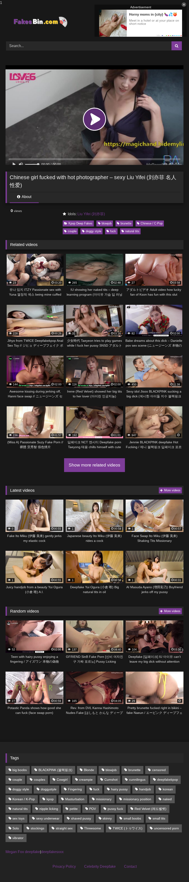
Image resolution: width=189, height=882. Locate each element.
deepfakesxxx (52, 852)
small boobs (132, 818)
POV (92, 809)
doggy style (93, 231)
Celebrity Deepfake (100, 866)
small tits (159, 818)
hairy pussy (119, 789)
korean (168, 789)
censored (159, 770)
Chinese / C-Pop (151, 223)
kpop (50, 799)
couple (72, 231)
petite (74, 809)
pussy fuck (115, 809)
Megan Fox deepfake (23, 852)
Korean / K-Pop (23, 799)
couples (39, 779)
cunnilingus (137, 779)
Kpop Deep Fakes (80, 223)
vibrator (18, 838)
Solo (15, 828)
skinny (107, 818)
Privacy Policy (64, 866)
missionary (104, 799)
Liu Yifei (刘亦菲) (91, 214)
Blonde (89, 770)
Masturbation (74, 799)
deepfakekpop (167, 779)
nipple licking (48, 809)
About (26, 197)
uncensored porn (166, 828)
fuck (113, 231)
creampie (86, 779)
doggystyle (48, 789)
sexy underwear (47, 818)
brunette (126, 223)
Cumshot (111, 779)
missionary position (137, 799)
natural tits (132, 231)
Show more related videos (94, 465)
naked (167, 799)
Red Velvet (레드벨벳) (150, 809)
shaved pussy (81, 818)
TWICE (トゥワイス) (127, 828)
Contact (130, 866)
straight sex (64, 828)
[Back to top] (175, 869)
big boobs (19, 770)
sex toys (18, 818)
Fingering (75, 789)
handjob (145, 789)
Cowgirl (62, 779)
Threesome (92, 828)
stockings (37, 828)
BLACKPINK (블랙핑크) (55, 770)
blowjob (107, 223)
